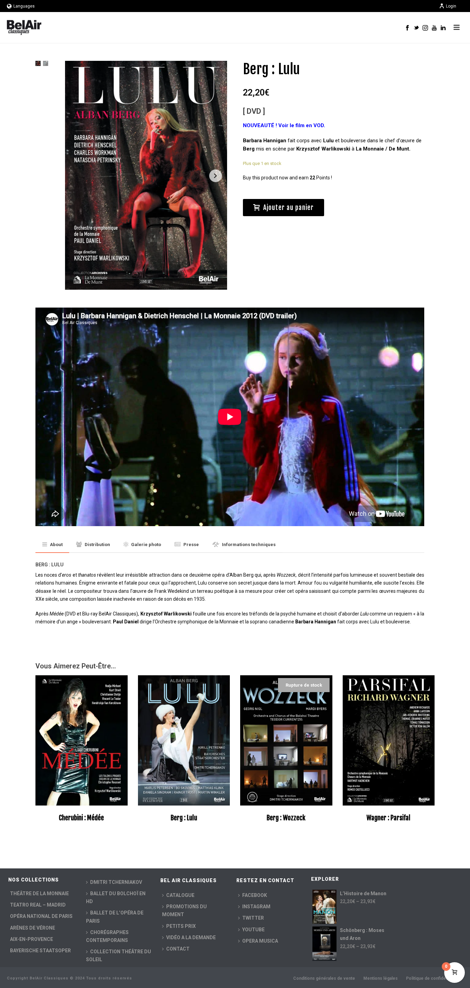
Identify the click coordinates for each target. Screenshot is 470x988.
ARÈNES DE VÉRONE (32, 928)
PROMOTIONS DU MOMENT (184, 910)
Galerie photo (146, 544)
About (56, 544)
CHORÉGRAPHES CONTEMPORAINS (107, 936)
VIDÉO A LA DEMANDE (191, 937)
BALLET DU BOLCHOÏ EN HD (116, 897)
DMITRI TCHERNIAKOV (116, 882)
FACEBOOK (254, 895)
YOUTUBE (253, 929)
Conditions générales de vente (324, 978)
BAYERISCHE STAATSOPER (40, 950)
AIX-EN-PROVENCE (31, 939)
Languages (24, 6)
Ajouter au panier (288, 207)
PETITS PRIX (181, 926)
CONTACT (178, 949)
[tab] (52, 545)
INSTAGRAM (256, 906)
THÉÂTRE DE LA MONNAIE (39, 893)
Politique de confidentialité (432, 978)
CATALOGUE (180, 895)
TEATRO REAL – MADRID (38, 905)
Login (451, 6)
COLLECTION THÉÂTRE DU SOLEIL (118, 955)
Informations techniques (249, 544)
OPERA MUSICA (260, 941)
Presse (191, 544)
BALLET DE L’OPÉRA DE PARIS (114, 916)
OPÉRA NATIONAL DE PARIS (41, 916)
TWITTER (253, 918)
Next (215, 175)
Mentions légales (380, 978)
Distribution (97, 544)
